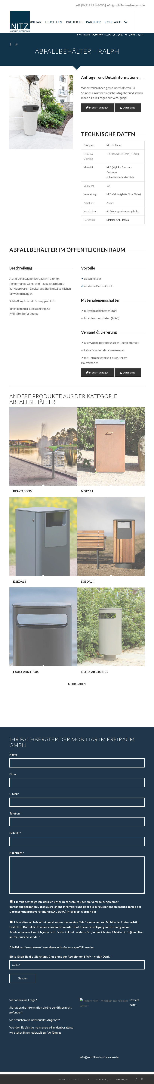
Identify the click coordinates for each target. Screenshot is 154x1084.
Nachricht (16, 852)
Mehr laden (77, 683)
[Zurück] (17, 112)
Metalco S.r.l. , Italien (117, 219)
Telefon (15, 813)
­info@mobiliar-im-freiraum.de (125, 5)
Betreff (15, 833)
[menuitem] (16, 22)
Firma (13, 774)
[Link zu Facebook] (10, 44)
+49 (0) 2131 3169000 (89, 5)
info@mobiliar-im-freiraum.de (99, 1057)
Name (13, 754)
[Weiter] (64, 112)
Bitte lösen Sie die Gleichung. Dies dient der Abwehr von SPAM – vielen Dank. (60, 956)
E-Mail (14, 794)
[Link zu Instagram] (16, 44)
